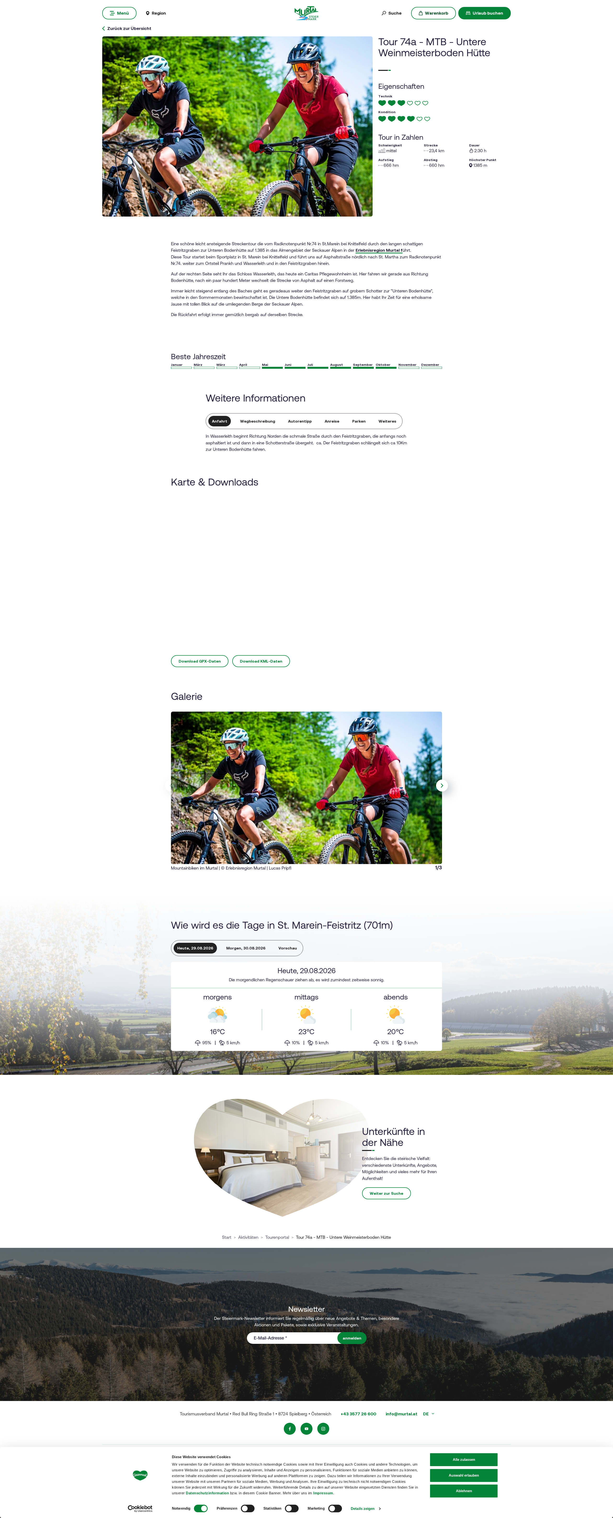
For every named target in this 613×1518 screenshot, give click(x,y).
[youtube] (306, 1429)
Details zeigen (363, 1509)
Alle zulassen (464, 1459)
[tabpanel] (306, 1006)
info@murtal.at (401, 1413)
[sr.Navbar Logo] (306, 12)
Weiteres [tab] (387, 421)
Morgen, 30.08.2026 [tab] (246, 948)
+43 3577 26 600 (358, 1413)
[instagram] (323, 1429)
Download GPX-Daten (200, 661)
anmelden (352, 1338)
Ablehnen (464, 1491)
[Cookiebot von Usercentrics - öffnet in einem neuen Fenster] (140, 1508)
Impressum (323, 1493)
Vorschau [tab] (287, 948)
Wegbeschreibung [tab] (257, 421)
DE (426, 1413)
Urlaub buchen (488, 13)
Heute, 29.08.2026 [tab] (195, 948)
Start (226, 1237)
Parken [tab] (359, 421)
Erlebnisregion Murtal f (379, 250)
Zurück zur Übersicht (129, 28)
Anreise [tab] (332, 421)
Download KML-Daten (261, 661)
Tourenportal (277, 1237)
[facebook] (290, 1429)
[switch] (248, 1508)
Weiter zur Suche (386, 1193)
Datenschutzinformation (207, 1493)
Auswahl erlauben (464, 1475)
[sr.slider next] (442, 786)
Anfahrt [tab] (219, 421)
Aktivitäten (248, 1237)
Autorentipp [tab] (300, 421)
